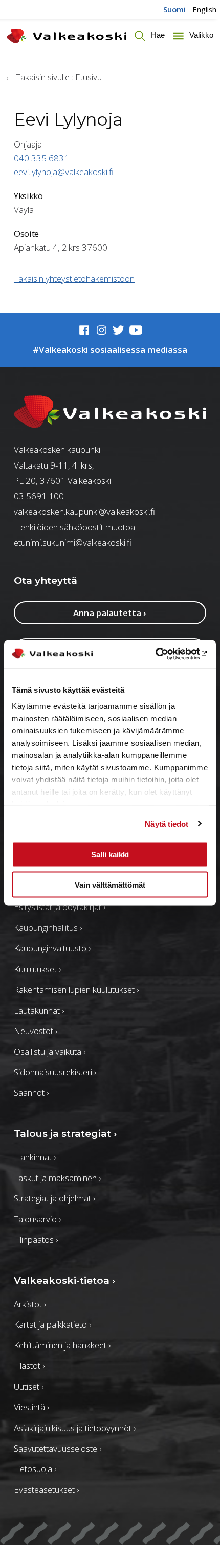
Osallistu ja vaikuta (49, 1052)
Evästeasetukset (46, 1489)
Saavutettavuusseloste (57, 1448)
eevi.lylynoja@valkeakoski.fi (64, 172)
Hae (156, 36)
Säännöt (31, 1092)
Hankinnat (35, 1157)
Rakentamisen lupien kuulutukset (76, 989)
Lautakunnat (39, 1010)
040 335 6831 (41, 158)
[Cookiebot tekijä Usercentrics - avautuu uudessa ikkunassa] (163, 653)
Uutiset (28, 1386)
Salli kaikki (110, 854)
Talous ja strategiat (65, 1133)
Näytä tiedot (166, 823)
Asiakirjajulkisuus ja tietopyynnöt (75, 1428)
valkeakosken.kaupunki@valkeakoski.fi (84, 512)
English (204, 9)
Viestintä (31, 1407)
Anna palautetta (109, 613)
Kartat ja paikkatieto (52, 1324)
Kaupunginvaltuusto (52, 948)
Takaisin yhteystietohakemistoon (74, 278)
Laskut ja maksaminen (57, 1178)
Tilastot (29, 1365)
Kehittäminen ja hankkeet (62, 1345)
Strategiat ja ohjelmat (54, 1198)
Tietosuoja (35, 1469)
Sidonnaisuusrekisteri (55, 1072)
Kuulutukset (37, 969)
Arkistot (30, 1304)
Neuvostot (35, 1031)
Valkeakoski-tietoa (64, 1280)
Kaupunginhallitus (48, 928)
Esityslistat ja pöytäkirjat (59, 907)
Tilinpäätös (36, 1239)
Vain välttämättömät (110, 884)
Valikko (200, 36)
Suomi (174, 9)
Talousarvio (37, 1219)
